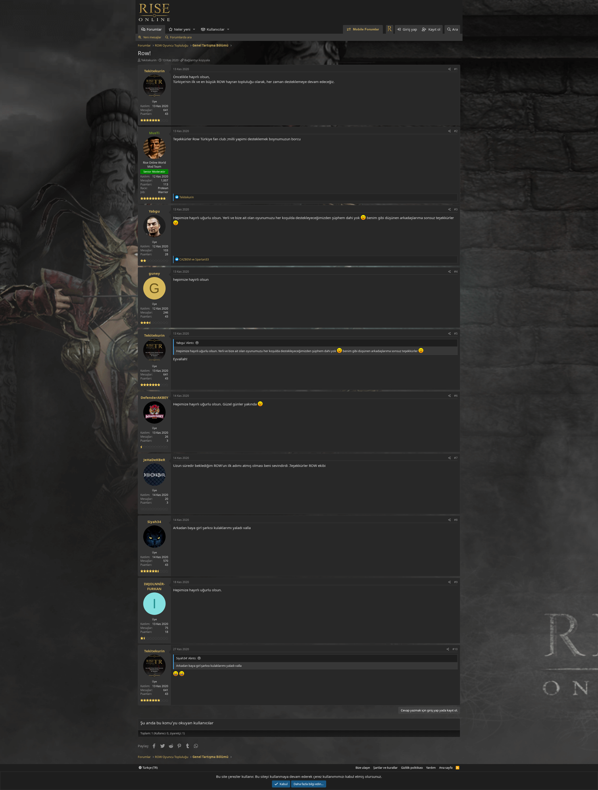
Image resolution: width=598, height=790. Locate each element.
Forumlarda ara (181, 37)
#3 (456, 209)
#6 (456, 396)
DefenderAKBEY (154, 397)
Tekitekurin (149, 60)
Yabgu (154, 211)
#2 (456, 131)
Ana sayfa (445, 767)
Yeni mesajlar (152, 37)
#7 (456, 458)
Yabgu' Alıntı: (185, 343)
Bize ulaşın (363, 767)
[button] (194, 29)
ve (194, 259)
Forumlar (154, 29)
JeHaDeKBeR (154, 459)
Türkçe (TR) (150, 767)
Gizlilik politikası (412, 767)
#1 (456, 69)
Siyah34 (154, 521)
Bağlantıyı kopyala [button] (197, 60)
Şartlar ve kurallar (385, 767)
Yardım (431, 767)
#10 (455, 649)
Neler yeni (182, 29)
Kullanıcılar (215, 29)
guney (154, 273)
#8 (456, 520)
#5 (456, 333)
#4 (456, 272)
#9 (456, 582)
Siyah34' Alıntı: (186, 658)
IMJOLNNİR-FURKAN (154, 586)
